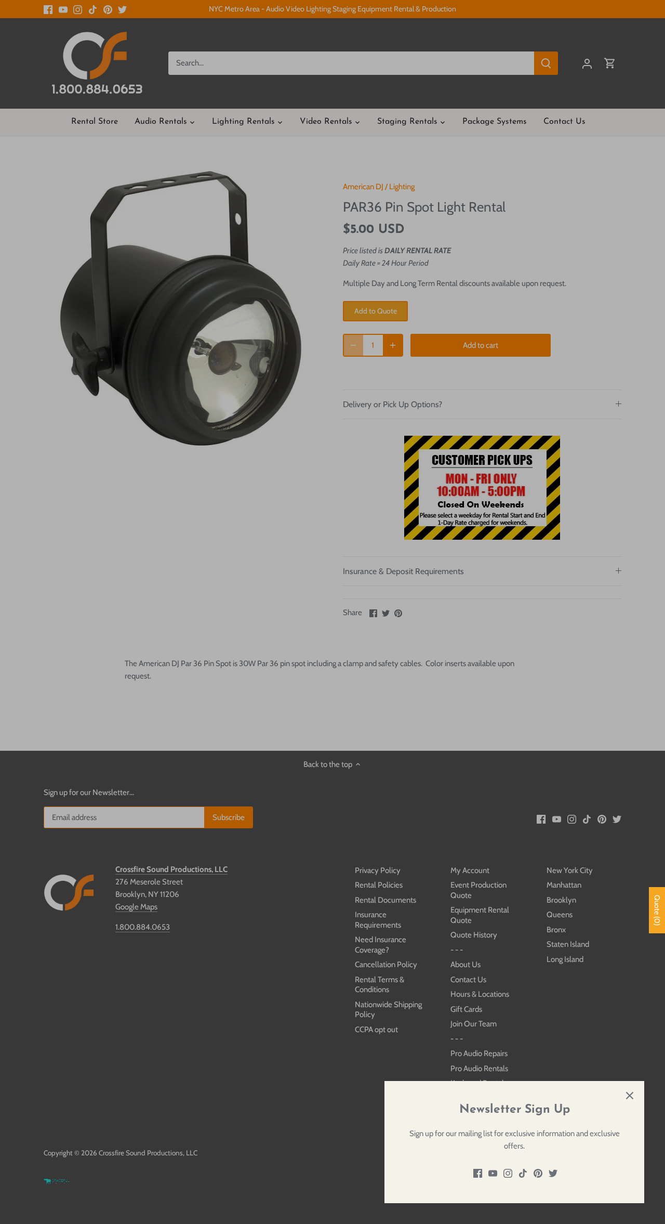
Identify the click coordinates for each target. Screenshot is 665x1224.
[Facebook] (477, 1173)
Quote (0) (657, 910)
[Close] (629, 1095)
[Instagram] (507, 1173)
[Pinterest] (538, 1173)
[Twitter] (553, 1173)
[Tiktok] (522, 1173)
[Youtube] (492, 1173)
